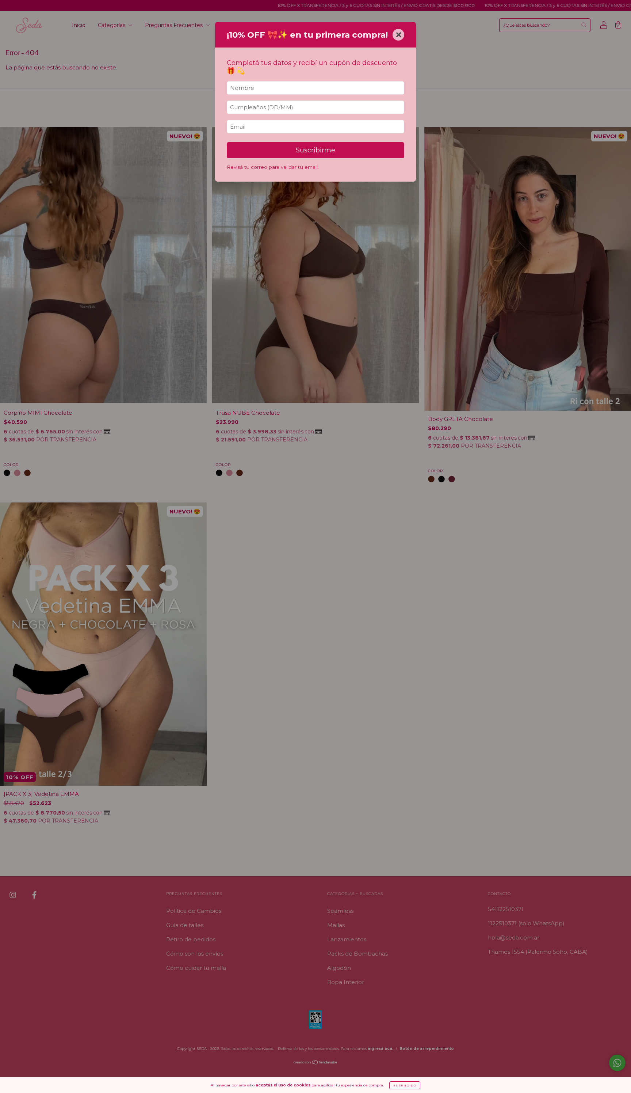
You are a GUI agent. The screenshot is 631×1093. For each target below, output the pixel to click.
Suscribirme (315, 150)
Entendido (404, 1085)
